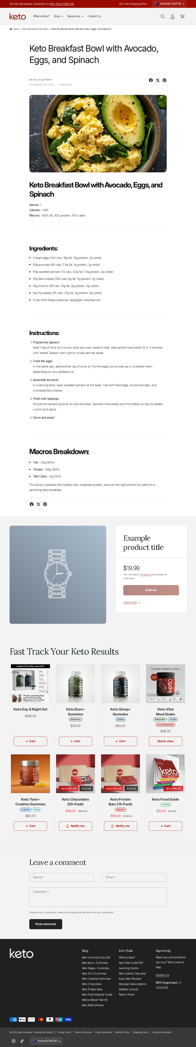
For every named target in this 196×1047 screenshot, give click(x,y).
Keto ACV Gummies (94, 973)
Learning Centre (128, 968)
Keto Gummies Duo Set (96, 957)
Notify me (78, 826)
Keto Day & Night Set (62, 3)
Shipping (145, 574)
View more (130, 602)
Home (16, 28)
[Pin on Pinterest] (164, 80)
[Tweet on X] (157, 80)
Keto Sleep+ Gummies (95, 968)
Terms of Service (83, 1032)
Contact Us (162, 975)
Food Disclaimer (103, 1032)
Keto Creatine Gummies (96, 978)
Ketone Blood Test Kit (94, 999)
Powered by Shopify (43, 1032)
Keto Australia (25, 1032)
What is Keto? (127, 957)
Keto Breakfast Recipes (35, 28)
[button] (58, 16)
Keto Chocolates (91, 984)
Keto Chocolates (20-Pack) (75, 801)
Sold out (151, 590)
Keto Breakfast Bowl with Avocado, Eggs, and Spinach (81, 28)
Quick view (166, 741)
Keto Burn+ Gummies (95, 962)
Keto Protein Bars (92, 989)
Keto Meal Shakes (93, 1005)
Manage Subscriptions (132, 984)
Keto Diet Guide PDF (131, 962)
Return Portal (126, 994)
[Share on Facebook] (151, 80)
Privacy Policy (64, 1032)
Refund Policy (122, 1032)
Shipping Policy (141, 1032)
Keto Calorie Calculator (132, 973)
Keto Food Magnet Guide (97, 994)
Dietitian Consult (128, 989)
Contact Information (162, 1032)
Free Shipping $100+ (136, 3)
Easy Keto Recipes (130, 978)
